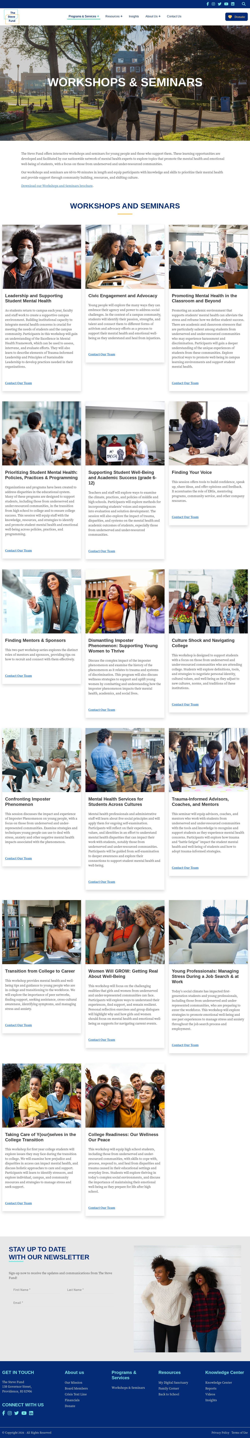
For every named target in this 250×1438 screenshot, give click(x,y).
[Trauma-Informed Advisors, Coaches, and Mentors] (208, 760)
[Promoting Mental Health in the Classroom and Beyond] (208, 257)
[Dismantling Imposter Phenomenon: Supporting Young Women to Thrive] (124, 601)
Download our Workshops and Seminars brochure (57, 186)
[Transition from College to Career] (41, 932)
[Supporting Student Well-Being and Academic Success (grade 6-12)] (124, 433)
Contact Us (174, 16)
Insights (134, 16)
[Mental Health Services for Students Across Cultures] (124, 760)
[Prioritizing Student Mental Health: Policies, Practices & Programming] (41, 433)
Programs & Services (82, 16)
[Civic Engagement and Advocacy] (124, 257)
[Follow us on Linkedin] (232, 3)
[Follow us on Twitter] (219, 3)
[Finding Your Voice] (208, 433)
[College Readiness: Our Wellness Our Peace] (124, 1096)
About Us (151, 16)
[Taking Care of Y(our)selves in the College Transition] (41, 1096)
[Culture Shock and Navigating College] (208, 601)
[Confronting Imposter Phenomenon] (41, 760)
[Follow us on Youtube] (226, 3)
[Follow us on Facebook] (208, 3)
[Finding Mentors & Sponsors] (41, 601)
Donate (239, 17)
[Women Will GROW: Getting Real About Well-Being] (124, 932)
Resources (112, 16)
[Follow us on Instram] (213, 3)
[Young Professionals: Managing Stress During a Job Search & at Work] (208, 932)
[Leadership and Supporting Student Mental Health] (41, 257)
